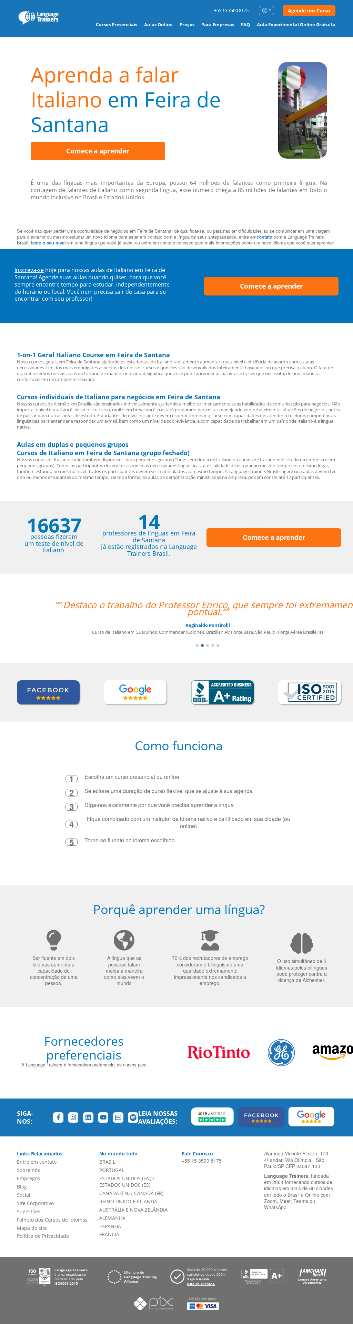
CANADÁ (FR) (148, 1193)
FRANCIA (109, 1234)
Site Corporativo (35, 1203)
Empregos (28, 1178)
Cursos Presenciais (116, 24)
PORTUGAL (111, 1170)
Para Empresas (217, 24)
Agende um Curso (309, 10)
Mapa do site (32, 1228)
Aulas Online (158, 24)
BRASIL (107, 1161)
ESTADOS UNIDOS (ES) (124, 1185)
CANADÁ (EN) (114, 1193)
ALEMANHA (112, 1218)
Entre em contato (37, 1161)
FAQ (245, 24)
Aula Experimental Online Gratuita (296, 24)
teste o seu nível (48, 242)
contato (264, 236)
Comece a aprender (97, 151)
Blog (22, 1186)
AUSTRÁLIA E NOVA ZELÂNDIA (133, 1209)
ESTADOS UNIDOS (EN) (125, 1178)
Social (23, 1195)
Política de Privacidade (43, 1236)
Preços (187, 24)
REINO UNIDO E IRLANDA (128, 1201)
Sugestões (28, 1211)
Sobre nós (28, 1170)
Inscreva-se (29, 270)
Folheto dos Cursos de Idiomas (52, 1219)
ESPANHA (110, 1226)
